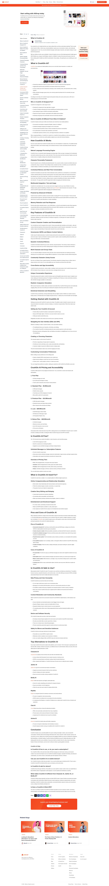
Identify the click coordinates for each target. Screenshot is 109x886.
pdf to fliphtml (56, 187)
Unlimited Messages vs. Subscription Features (24, 173)
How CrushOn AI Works (23, 53)
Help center (82, 856)
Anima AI (22, 243)
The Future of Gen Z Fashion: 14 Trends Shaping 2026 (53, 837)
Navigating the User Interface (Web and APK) (24, 134)
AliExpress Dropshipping (73, 856)
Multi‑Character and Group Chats (24, 102)
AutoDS (59, 865)
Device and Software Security (24, 221)
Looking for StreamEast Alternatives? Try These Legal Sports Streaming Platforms (29, 838)
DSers (70, 865)
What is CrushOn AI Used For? (24, 181)
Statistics (52, 863)
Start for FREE (84, 55)
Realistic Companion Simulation (24, 118)
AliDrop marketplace (62, 859)
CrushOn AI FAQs (23, 248)
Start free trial (54, 805)
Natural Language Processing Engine (24, 57)
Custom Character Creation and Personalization (23, 88)
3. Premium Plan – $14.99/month (23, 158)
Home (32, 34)
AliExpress (71, 870)
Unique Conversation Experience (24, 114)
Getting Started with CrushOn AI (24, 125)
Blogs (52, 861)
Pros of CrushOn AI (24, 202)
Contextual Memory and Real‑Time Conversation (24, 66)
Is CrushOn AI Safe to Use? (24, 208)
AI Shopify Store (61, 861)
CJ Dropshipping (72, 877)
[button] (39, 2)
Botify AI (21, 236)
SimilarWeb (40, 519)
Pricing (52, 859)
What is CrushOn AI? (24, 41)
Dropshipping (71, 875)
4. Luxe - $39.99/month (22, 162)
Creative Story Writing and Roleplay (24, 192)
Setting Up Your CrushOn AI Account (24, 129)
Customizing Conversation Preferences (22, 143)
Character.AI (22, 232)
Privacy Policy (70, 884)
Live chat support (83, 859)
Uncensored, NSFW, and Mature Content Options (24, 94)
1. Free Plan (22, 151)
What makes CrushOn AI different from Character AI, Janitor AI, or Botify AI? (24, 266)
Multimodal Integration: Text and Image (24, 71)
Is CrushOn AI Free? (24, 168)
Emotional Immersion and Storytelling (24, 121)
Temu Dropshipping (72, 859)
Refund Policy (84, 884)
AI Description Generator (62, 863)
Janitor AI (22, 234)
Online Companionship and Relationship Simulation (24, 187)
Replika (21, 239)
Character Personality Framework (24, 61)
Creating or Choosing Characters (24, 138)
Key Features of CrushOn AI (23, 83)
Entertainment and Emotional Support (23, 196)
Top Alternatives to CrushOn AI (23, 229)
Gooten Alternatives (73, 837)
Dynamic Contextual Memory (24, 98)
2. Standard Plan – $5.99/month (23, 154)
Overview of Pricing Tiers (24, 177)
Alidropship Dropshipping (73, 868)
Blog (35, 34)
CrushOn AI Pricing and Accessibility (24, 148)
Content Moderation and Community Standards (24, 217)
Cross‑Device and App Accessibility (23, 110)
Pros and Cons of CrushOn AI (23, 200)
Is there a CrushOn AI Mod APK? (24, 271)
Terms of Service (78, 884)
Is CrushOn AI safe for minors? (24, 260)
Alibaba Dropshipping (73, 861)
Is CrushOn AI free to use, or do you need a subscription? (24, 252)
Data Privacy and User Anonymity (23, 212)
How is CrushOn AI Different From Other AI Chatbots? (24, 49)
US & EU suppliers (61, 856)
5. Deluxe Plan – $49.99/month (23, 166)
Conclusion (22, 245)
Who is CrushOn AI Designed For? (24, 44)
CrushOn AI (33, 66)
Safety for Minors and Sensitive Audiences (24, 225)
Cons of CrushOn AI (24, 205)
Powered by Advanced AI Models (24, 76)
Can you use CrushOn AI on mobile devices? (24, 256)
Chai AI (21, 241)
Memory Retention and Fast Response (24, 80)
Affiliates (52, 868)
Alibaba (70, 872)
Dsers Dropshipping (72, 863)
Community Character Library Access (24, 106)
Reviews (52, 865)
